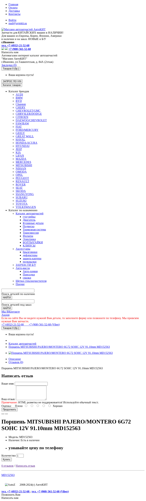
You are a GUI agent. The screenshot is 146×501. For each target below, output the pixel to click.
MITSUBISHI (24, 165)
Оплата (13, 7)
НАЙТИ (7, 297)
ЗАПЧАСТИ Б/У (26, 264)
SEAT (19, 187)
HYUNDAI (22, 145)
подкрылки (29, 261)
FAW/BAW (22, 123)
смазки (27, 277)
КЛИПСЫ (29, 245)
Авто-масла (23, 268)
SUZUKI (21, 200)
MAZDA (21, 158)
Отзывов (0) (16, 362)
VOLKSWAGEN (26, 207)
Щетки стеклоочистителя (31, 280)
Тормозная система (34, 229)
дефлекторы (30, 255)
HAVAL (20, 139)
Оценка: (6, 405)
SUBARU (22, 197)
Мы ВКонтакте (10, 311)
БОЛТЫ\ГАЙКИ (33, 242)
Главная (13, 4)
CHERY (20, 107)
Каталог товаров (12, 85)
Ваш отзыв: (8, 399)
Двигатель (29, 219)
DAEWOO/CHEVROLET (31, 120)
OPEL (19, 174)
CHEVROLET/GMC (28, 110)
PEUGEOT (22, 178)
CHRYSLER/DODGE (29, 113)
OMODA (21, 171)
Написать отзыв (25, 465)
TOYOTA (22, 203)
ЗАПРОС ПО (12, 81)
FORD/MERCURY (27, 129)
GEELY (20, 133)
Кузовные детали (33, 223)
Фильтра (28, 235)
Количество (8, 455)
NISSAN (21, 168)
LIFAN (20, 155)
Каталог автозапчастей (29, 213)
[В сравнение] (6, 413)
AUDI (19, 94)
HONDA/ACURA (26, 142)
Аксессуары (23, 248)
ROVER (21, 184)
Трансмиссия (31, 232)
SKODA (21, 190)
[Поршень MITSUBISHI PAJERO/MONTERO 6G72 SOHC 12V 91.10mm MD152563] (61, 352)
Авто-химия (30, 271)
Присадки (29, 274)
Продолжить (9, 409)
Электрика (29, 239)
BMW (19, 97)
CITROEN (22, 117)
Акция (5, 314)
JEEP (19, 149)
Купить (6, 459)
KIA (18, 152)
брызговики (30, 252)
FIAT (19, 126)
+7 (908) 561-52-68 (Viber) (42, 324)
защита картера (32, 258)
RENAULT (22, 181)
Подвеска (28, 226)
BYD (19, 100)
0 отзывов (7, 465)
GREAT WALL (25, 136)
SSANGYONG (25, 194)
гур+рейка (29, 216)
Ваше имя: (7, 383)
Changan (21, 104)
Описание (15, 358)
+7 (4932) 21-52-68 (12, 324)
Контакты (14, 14)
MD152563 (8, 475)
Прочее (20, 284)
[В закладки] (2, 413)
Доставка (14, 10)
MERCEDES (23, 162)
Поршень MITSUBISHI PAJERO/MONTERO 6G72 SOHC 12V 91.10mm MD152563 (59, 346)
